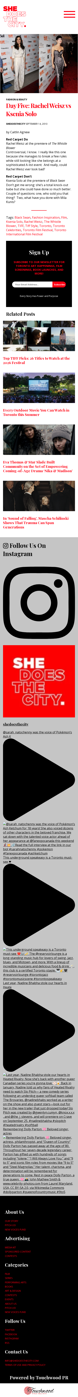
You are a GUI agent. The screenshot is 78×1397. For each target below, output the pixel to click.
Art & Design (13, 1290)
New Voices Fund (15, 1229)
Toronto (45, 226)
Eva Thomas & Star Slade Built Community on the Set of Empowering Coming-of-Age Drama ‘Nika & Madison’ (38, 466)
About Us (11, 1303)
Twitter (10, 1330)
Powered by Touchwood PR (39, 1377)
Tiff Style (31, 226)
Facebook (11, 1334)
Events (9, 1299)
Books (9, 1286)
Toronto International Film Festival (36, 232)
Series (9, 1278)
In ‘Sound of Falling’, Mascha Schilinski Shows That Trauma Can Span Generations (36, 522)
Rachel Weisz (33, 222)
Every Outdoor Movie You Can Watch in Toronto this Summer (36, 412)
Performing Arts (16, 1282)
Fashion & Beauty (16, 99)
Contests (11, 1256)
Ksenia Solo (14, 222)
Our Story (11, 1221)
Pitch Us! (10, 1225)
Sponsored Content (18, 1251)
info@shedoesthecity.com (22, 1360)
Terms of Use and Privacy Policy (25, 1365)
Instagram (12, 1338)
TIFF (21, 226)
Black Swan (22, 217)
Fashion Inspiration (46, 217)
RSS (7, 1343)
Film (64, 217)
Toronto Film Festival (38, 230)
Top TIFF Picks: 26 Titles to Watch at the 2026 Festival (36, 360)
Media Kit (10, 1247)
